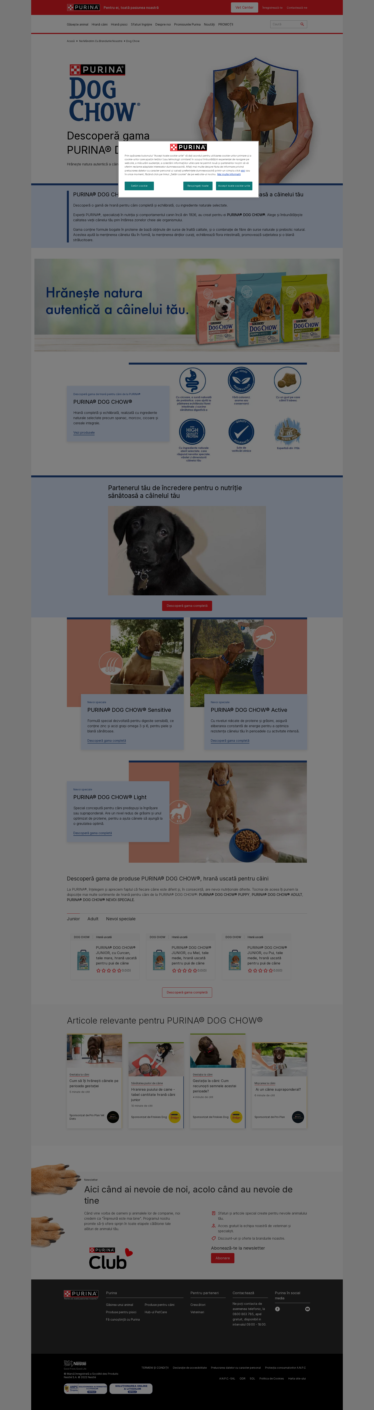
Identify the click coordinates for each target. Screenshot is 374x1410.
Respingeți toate (198, 185)
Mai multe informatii (229, 174)
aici (243, 170)
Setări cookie (139, 185)
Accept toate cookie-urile (234, 185)
